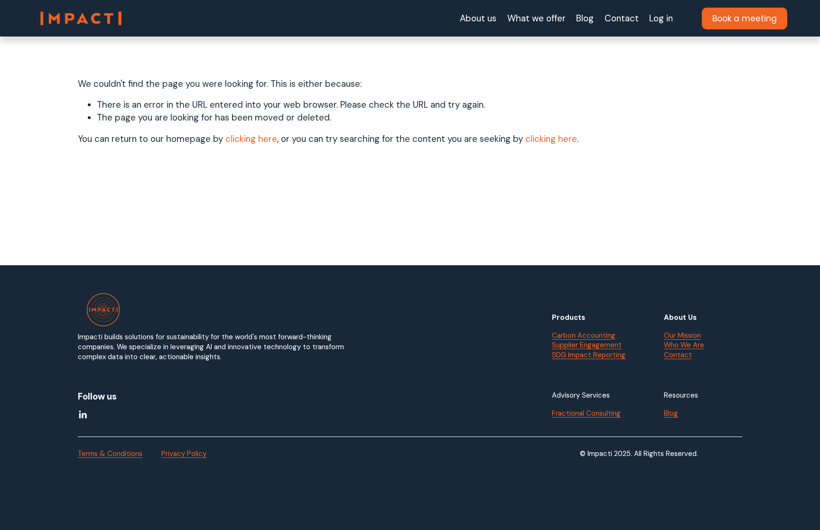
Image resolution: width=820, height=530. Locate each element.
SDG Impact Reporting (588, 355)
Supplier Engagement (587, 345)
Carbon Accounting (583, 335)
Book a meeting (744, 18)
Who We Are (684, 345)
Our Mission (682, 335)
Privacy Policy (183, 453)
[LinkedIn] (82, 414)
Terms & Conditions (110, 453)
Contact (622, 18)
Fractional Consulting (586, 413)
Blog (585, 18)
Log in (661, 18)
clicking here (251, 139)
